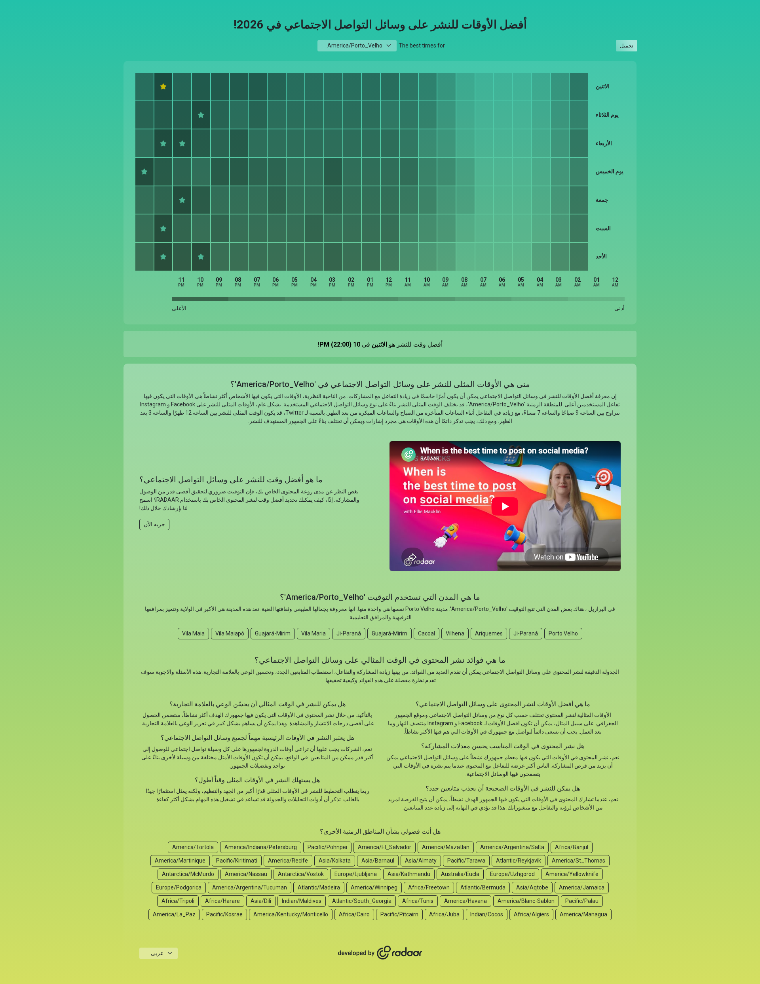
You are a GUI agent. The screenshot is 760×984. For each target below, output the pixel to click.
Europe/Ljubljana (355, 874)
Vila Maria (313, 633)
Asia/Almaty (421, 860)
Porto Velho (563, 633)
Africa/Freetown (429, 887)
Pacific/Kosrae (224, 914)
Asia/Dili (261, 901)
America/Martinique (180, 860)
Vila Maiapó (229, 633)
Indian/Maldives (301, 901)
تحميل (626, 46)
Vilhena (455, 633)
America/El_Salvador (384, 847)
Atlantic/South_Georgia (361, 901)
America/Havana (465, 901)
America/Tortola (193, 847)
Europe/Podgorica (178, 887)
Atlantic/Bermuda (482, 887)
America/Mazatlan (445, 847)
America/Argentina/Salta (512, 847)
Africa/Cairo (354, 914)
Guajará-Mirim (389, 633)
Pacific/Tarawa (466, 860)
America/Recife (288, 860)
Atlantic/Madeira (319, 887)
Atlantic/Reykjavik (518, 860)
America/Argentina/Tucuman (249, 887)
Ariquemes (489, 633)
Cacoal (426, 633)
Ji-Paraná (525, 633)
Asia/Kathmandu (409, 874)
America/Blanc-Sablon (526, 901)
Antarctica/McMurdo (188, 874)
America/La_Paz (174, 914)
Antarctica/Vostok (301, 874)
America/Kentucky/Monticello (290, 914)
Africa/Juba (444, 914)
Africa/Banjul (571, 847)
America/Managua (583, 914)
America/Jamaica (581, 887)
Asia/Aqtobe (532, 887)
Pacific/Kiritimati (236, 860)
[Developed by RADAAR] (380, 953)
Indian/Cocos (486, 914)
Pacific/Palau (581, 901)
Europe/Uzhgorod (512, 874)
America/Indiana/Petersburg (260, 847)
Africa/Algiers (531, 914)
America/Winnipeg (374, 887)
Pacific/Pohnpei (327, 847)
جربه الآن (154, 524)
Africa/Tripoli (178, 901)
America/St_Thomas (578, 860)
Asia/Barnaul (377, 860)
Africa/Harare (222, 901)
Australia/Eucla (460, 874)
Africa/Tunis (417, 901)
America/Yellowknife (571, 874)
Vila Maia (193, 633)
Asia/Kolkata (335, 860)
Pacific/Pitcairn (399, 914)
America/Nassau (246, 874)
